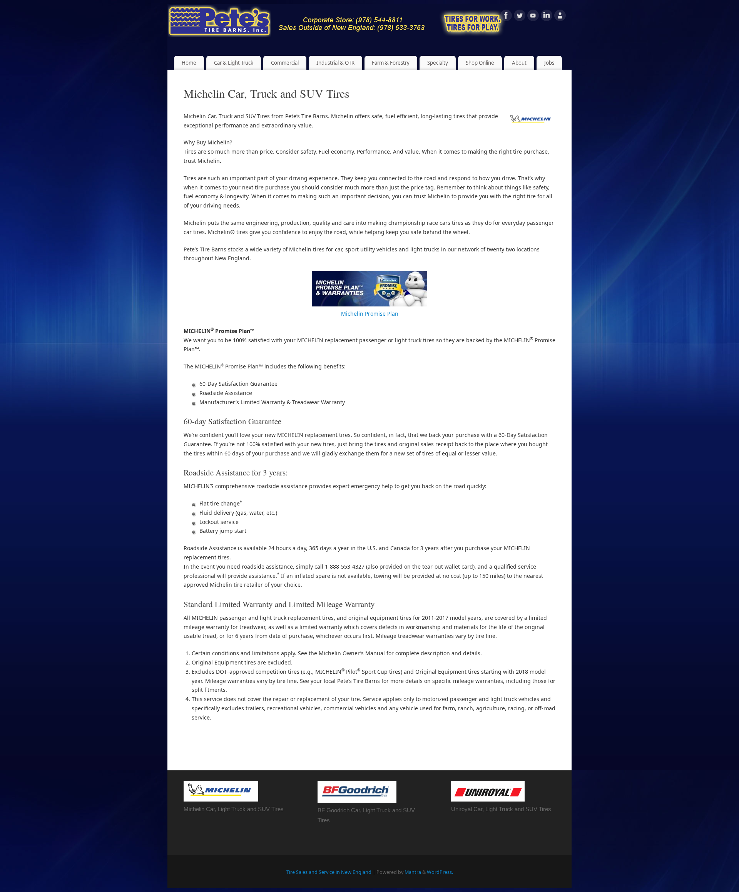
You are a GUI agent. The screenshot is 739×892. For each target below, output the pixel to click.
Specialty (437, 62)
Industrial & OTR (335, 62)
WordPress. (440, 872)
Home (189, 62)
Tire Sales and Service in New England (328, 872)
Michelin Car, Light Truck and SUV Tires (234, 809)
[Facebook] (506, 17)
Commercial (285, 62)
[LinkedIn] (546, 17)
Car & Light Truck (233, 62)
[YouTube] (533, 17)
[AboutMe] (560, 17)
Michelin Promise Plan (369, 313)
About (519, 62)
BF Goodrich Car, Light (347, 810)
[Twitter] (519, 17)
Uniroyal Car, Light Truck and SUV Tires (501, 809)
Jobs (549, 62)
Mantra (413, 872)
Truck (383, 810)
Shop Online (480, 62)
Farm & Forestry (391, 62)
